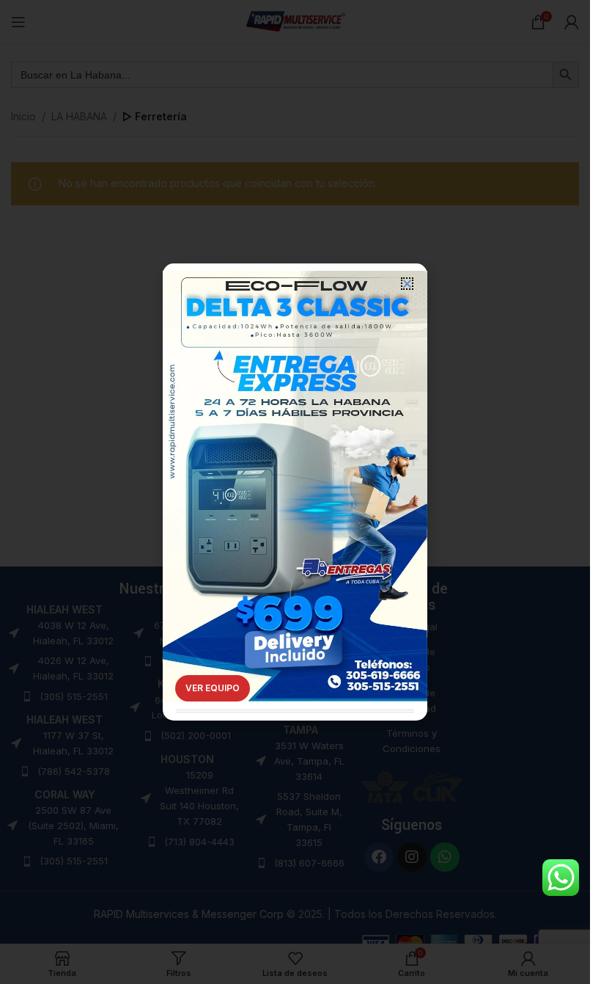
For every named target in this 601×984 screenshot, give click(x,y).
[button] (407, 283)
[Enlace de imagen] (295, 465)
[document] (295, 492)
